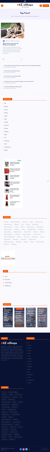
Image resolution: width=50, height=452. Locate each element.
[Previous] (44, 304)
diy (22, 224)
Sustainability (7, 239)
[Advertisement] (31, 200)
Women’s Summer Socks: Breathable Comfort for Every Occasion (30, 315)
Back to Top (45, 449)
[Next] (46, 304)
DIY (5, 103)
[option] (8, 317)
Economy (6, 106)
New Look (6, 125)
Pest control (26, 236)
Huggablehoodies (32, 229)
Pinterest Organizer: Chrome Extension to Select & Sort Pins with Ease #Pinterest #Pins (22, 65)
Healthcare (17, 229)
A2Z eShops (9, 343)
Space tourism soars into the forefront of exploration (27, 16)
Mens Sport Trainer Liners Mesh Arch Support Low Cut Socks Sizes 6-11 (19, 81)
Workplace (14, 244)
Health (29, 353)
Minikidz (42, 231)
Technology (6, 140)
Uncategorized (7, 147)
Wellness (26, 241)
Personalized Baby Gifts (10, 236)
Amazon (6, 221)
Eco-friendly (35, 224)
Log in (6, 276)
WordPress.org (8, 285)
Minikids (36, 231)
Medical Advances (18, 231)
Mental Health (28, 231)
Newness (6, 128)
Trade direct (23, 239)
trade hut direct (32, 239)
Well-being (19, 241)
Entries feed (7, 279)
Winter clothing (40, 241)
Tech (5, 137)
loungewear (41, 229)
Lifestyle (6, 122)
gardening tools (31, 226)
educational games (8, 226)
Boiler (32, 221)
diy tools (28, 224)
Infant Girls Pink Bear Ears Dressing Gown (13, 86)
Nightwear (18, 234)
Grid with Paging (8, 229)
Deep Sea (17, 224)
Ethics (17, 226)
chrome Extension (8, 224)
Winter (32, 241)
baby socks (25, 221)
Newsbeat (6, 131)
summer (42, 236)
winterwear (7, 244)
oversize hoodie (37, 234)
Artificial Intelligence (15, 221)
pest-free (19, 236)
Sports (5, 134)
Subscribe (46, 5)
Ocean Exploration (27, 234)
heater (23, 229)
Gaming (6, 112)
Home (12, 16)
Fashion (6, 109)
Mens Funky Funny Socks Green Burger (12, 76)
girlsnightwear (40, 226)
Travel (29, 377)
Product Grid (35, 236)
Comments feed (8, 282)
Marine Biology (8, 231)
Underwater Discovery (9, 241)
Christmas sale (39, 221)
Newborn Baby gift (8, 234)
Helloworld (7, 40)
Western (6, 150)
